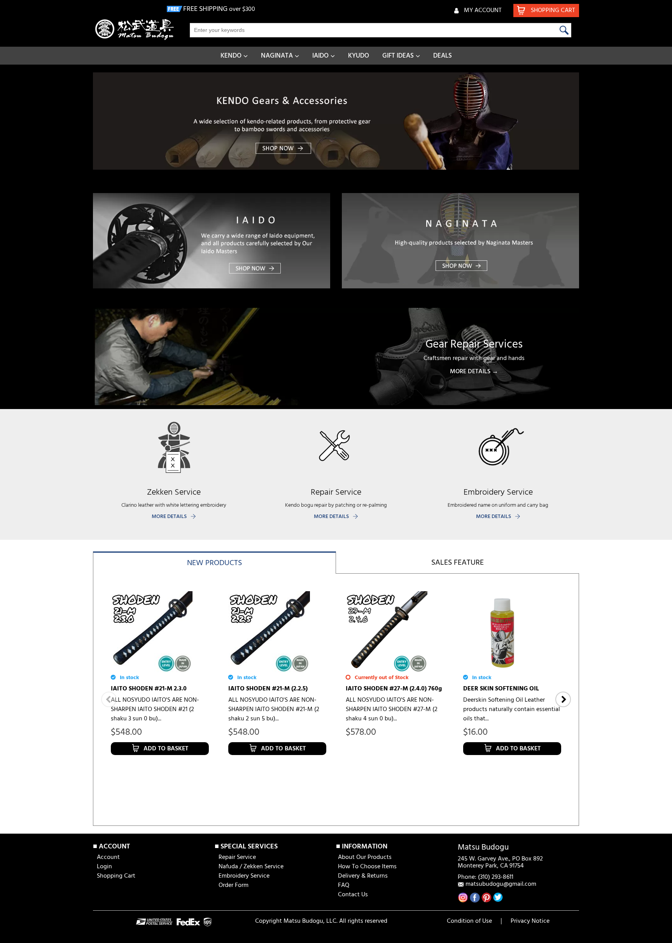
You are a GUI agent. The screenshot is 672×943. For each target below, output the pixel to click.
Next (563, 699)
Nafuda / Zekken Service (251, 867)
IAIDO (320, 56)
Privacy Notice (530, 921)
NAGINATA (277, 56)
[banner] (336, 121)
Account (108, 857)
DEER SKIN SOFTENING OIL (501, 689)
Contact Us (353, 895)
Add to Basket (166, 749)
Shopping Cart (116, 876)
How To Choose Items (367, 867)
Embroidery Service (244, 876)
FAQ (343, 885)
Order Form (233, 885)
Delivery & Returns (363, 876)
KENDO (231, 56)
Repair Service (237, 857)
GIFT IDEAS (398, 56)
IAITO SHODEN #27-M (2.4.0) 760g (394, 689)
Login (104, 867)
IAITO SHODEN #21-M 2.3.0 (149, 689)
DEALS (442, 56)
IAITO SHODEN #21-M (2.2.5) (268, 689)
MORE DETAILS (169, 516)
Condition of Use (469, 921)
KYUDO (358, 56)
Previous (109, 699)
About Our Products (365, 857)
